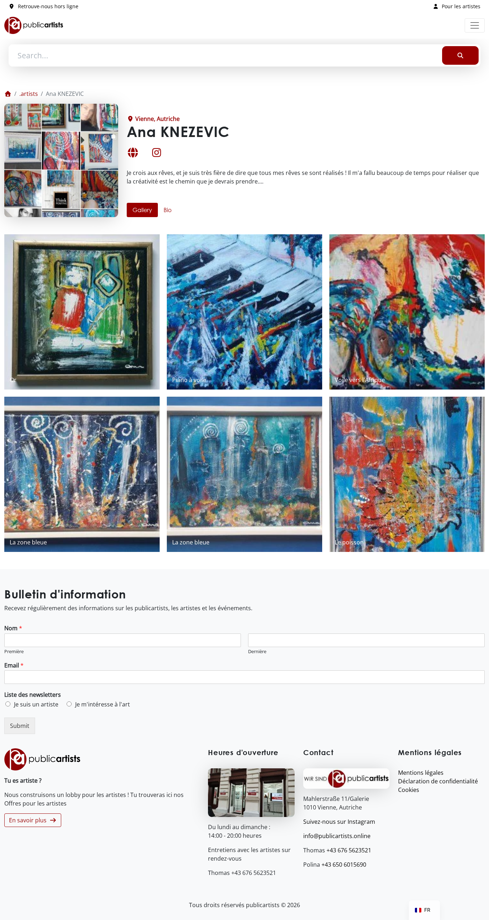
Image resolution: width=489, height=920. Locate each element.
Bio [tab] (167, 210)
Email (14, 665)
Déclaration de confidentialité (438, 781)
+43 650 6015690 (343, 864)
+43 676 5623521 (348, 850)
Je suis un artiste (36, 704)
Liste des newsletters (32, 695)
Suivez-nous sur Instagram (339, 822)
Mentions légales (421, 773)
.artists (28, 94)
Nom (13, 628)
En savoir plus (29, 820)
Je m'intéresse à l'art (102, 704)
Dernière (257, 652)
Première (14, 652)
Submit (19, 726)
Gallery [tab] (142, 210)
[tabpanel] (244, 393)
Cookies (408, 790)
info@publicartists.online (337, 836)
